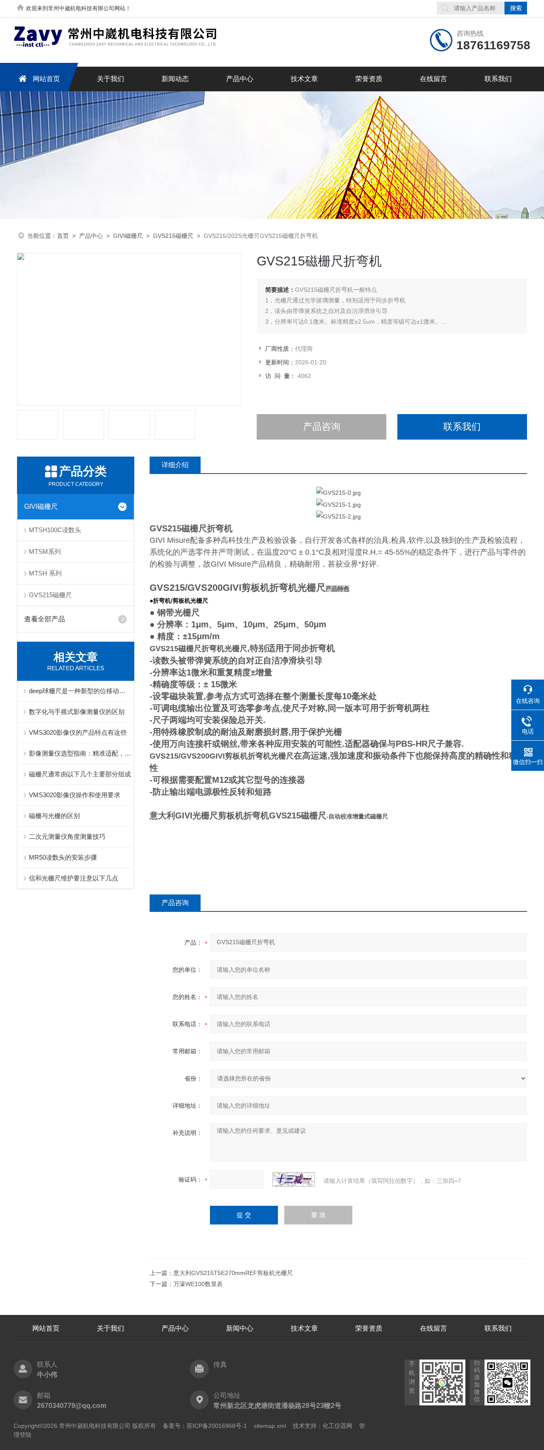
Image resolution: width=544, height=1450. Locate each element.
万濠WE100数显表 (198, 1284)
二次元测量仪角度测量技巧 (67, 836)
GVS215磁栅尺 (173, 235)
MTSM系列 (45, 551)
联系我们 (498, 78)
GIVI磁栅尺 (128, 235)
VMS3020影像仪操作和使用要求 (74, 794)
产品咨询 (321, 426)
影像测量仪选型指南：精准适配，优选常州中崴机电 (80, 753)
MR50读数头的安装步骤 (63, 857)
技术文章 (304, 78)
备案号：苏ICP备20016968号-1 (205, 1425)
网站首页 (46, 78)
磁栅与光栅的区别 (54, 815)
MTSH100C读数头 (55, 529)
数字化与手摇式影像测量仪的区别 (77, 711)
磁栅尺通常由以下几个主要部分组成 (80, 774)
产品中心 (239, 78)
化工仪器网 (337, 1425)
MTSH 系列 (45, 573)
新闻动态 (175, 78)
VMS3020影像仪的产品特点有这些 (78, 732)
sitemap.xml (270, 1425)
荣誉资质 (368, 78)
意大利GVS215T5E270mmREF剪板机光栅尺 (233, 1272)
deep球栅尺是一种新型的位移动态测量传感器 (80, 690)
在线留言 (433, 78)
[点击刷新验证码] (293, 1179)
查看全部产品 (44, 619)
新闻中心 (239, 1328)
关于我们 (110, 78)
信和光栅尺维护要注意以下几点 (73, 878)
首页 (63, 235)
